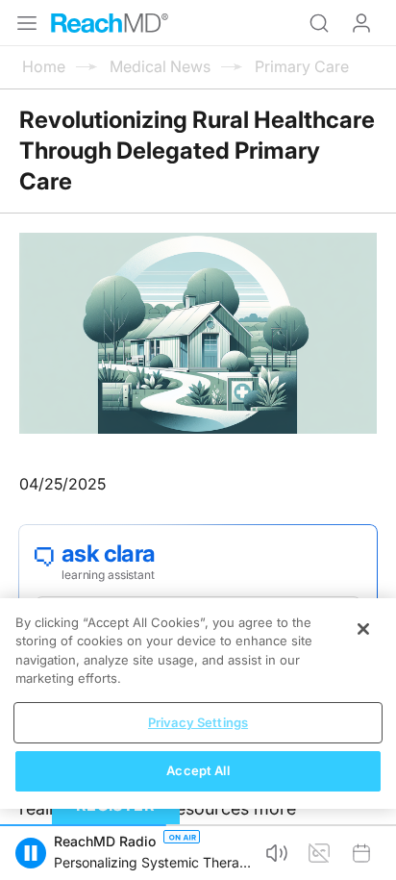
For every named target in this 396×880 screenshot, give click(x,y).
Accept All (197, 770)
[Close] (363, 629)
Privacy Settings (198, 722)
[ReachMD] (109, 23)
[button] (30, 853)
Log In (361, 23)
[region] (198, 703)
